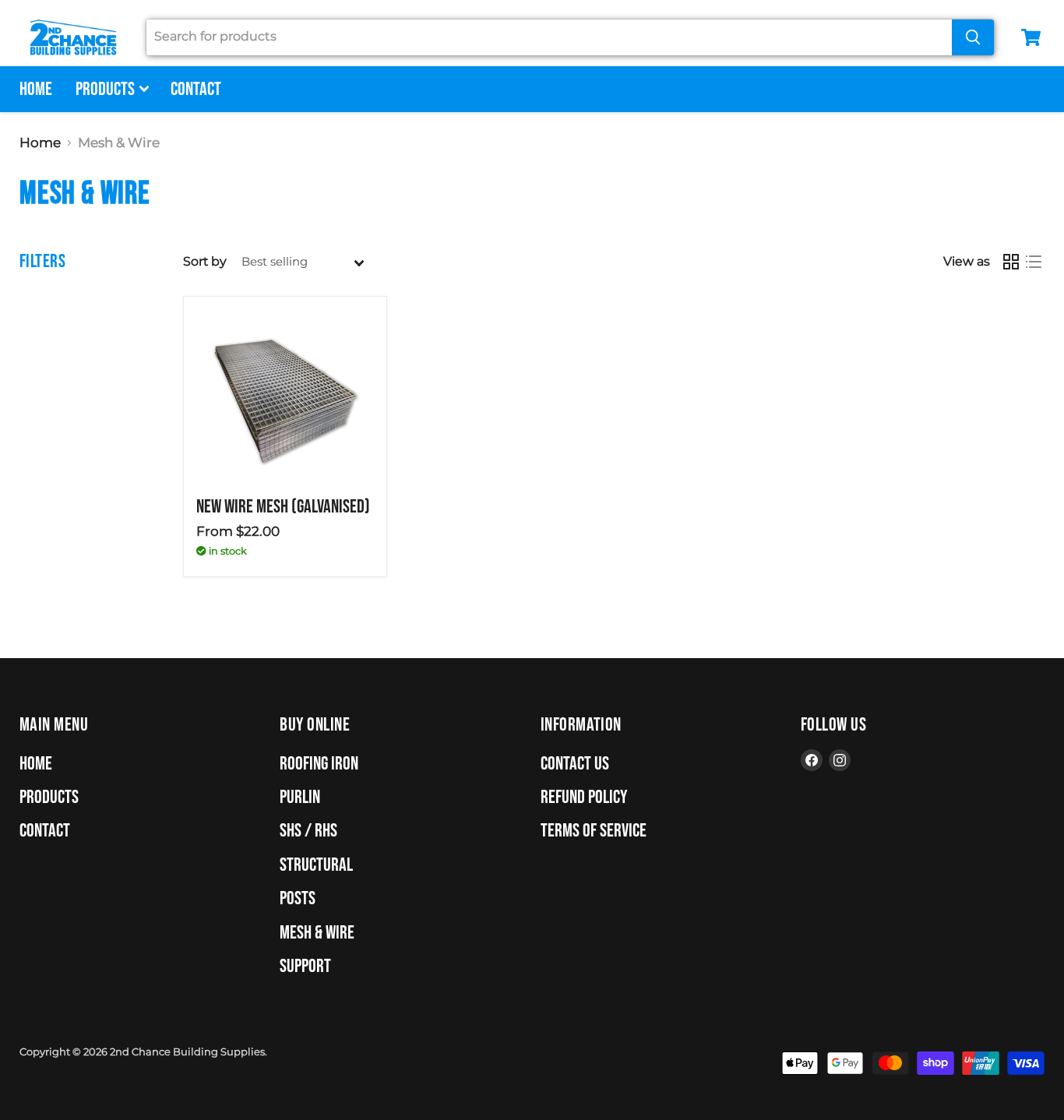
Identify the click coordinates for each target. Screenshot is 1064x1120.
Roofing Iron (319, 763)
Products (107, 89)
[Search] (973, 37)
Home (35, 89)
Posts (297, 898)
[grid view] (1011, 262)
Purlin (300, 797)
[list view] (1034, 262)
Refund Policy (584, 797)
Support (305, 966)
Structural (316, 865)
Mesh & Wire (317, 932)
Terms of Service (594, 830)
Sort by (205, 262)
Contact (196, 89)
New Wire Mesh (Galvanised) (283, 506)
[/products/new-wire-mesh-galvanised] (285, 398)
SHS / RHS (308, 830)
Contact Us (575, 763)
